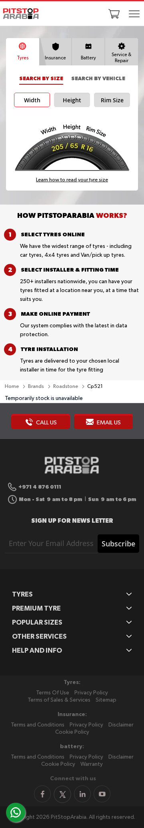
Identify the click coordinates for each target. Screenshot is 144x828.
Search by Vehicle (98, 78)
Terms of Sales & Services (59, 700)
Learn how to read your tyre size (72, 180)
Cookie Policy (72, 732)
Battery (88, 58)
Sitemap (106, 700)
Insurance (55, 58)
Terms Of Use (52, 693)
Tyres (22, 58)
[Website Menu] (134, 14)
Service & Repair (121, 58)
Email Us (108, 423)
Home (12, 386)
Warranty (91, 764)
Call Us (46, 423)
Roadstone (66, 386)
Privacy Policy (91, 693)
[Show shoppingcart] (114, 13)
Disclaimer (121, 725)
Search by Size (41, 78)
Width (32, 100)
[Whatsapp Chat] (16, 812)
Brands (36, 386)
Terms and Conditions (37, 725)
